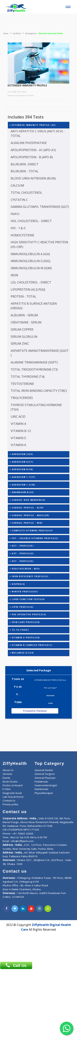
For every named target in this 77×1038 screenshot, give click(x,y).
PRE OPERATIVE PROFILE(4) (28, 614)
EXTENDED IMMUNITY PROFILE (27, 85)
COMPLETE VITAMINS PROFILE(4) (32, 530)
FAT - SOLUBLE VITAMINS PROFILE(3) (34, 538)
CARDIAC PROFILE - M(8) (26, 523)
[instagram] (39, 908)
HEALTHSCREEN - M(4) (25, 568)
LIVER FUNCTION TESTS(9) (28, 599)
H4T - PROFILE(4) (22, 553)
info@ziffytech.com (22, 841)
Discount (50, 695)
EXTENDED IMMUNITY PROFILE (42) (33, 125)
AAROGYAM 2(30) (22, 454)
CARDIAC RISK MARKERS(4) (28, 500)
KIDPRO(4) (18, 584)
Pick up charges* (50, 688)
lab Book (17, 33)
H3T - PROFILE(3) (22, 545)
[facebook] (6, 908)
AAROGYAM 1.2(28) (23, 484)
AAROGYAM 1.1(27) (23, 477)
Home (5, 33)
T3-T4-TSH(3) (20, 630)
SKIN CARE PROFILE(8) (25, 622)
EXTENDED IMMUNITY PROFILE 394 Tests (50, 680)
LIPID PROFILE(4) (22, 607)
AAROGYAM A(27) (22, 462)
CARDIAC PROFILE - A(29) (27, 507)
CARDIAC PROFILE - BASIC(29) (30, 515)
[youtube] (31, 908)
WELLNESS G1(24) (22, 652)
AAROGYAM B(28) (22, 469)
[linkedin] (23, 908)
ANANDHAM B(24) (22, 492)
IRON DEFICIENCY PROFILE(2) (29, 576)
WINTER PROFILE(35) (24, 591)
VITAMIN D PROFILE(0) (25, 637)
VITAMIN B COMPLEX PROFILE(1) (31, 645)
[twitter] (14, 908)
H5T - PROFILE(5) (22, 561)
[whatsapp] (47, 908)
